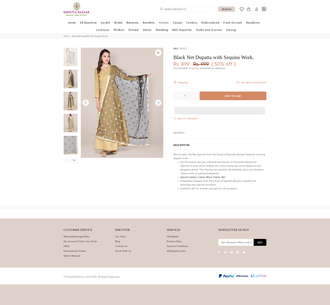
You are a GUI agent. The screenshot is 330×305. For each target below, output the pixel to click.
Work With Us (123, 251)
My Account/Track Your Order (80, 241)
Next (158, 102)
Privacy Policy (174, 241)
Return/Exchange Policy (77, 236)
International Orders (75, 251)
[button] (219, 107)
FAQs (66, 246)
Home (66, 36)
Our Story (120, 236)
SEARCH (227, 9)
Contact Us (121, 246)
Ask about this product (253, 82)
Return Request (72, 256)
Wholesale (173, 236)
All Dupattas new (176, 251)
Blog (117, 241)
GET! (260, 242)
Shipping (194, 68)
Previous (85, 102)
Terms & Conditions (177, 246)
